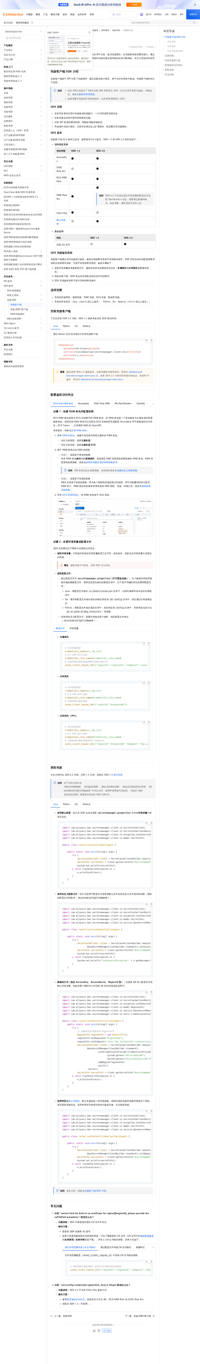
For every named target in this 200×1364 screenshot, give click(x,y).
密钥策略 (146, 486)
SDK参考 (105, 30)
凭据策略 (65, 489)
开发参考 (94, 30)
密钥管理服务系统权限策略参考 (101, 462)
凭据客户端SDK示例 (95, 1190)
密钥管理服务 (22, 22)
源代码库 (117, 774)
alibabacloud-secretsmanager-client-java (102, 379)
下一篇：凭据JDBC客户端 (138, 1315)
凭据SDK (116, 30)
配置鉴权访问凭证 (76, 1299)
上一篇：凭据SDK (63, 1315)
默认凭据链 (74, 1100)
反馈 (108, 1330)
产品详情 (150, 46)
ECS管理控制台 (70, 494)
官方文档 (8, 22)
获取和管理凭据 (87, 94)
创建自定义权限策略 (127, 470)
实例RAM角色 (79, 430)
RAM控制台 (68, 435)
